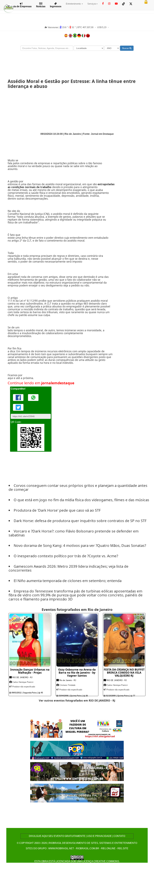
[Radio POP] (77, 750)
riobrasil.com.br (87, 848)
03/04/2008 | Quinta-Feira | (70, 696)
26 (86, 696)
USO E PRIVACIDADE (99, 836)
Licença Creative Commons (100, 861)
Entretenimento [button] (73, 3)
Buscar (125, 48)
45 (41, 693)
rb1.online (108, 848)
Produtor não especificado (23, 687)
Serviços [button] (91, 3)
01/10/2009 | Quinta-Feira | (117, 696)
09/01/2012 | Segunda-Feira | (24, 693)
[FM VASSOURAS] (77, 771)
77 (133, 696)
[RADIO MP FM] (77, 793)
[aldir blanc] (77, 728)
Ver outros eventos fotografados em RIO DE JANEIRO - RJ (77, 700)
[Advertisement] (77, 62)
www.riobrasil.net (61, 848)
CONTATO (119, 836)
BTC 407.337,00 (85, 27)
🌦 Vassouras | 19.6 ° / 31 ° (60, 27)
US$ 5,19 (101, 27)
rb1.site (122, 848)
